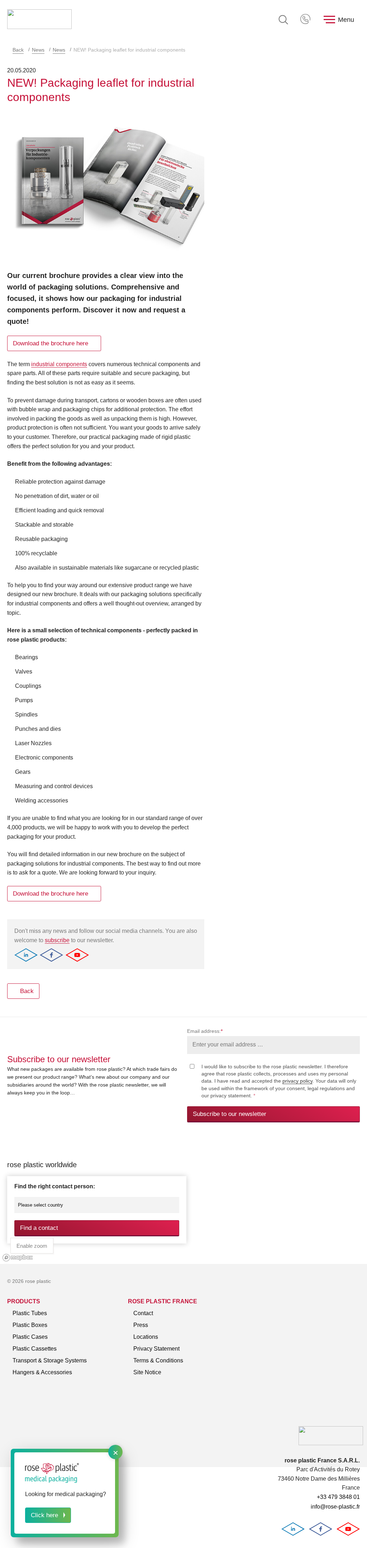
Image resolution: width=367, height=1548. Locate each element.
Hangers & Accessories (42, 1372)
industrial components (59, 364)
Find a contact (39, 1227)
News (38, 50)
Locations (145, 1337)
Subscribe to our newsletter (229, 1114)
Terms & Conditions (158, 1360)
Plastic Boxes (30, 1325)
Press (140, 1325)
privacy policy (297, 1081)
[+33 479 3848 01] (306, 19)
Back (18, 50)
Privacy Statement (156, 1349)
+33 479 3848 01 (306, 19)
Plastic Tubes (30, 1313)
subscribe (57, 940)
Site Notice (147, 1372)
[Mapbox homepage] (18, 1257)
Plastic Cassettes (35, 1349)
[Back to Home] (39, 19)
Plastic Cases (30, 1337)
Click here (44, 1515)
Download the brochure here (50, 343)
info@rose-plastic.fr (335, 1507)
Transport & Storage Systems (50, 1360)
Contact (143, 1313)
